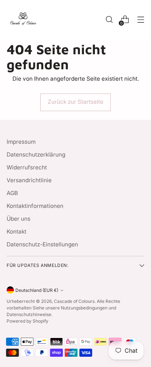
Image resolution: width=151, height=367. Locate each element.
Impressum (21, 141)
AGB (12, 193)
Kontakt (16, 231)
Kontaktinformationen (35, 205)
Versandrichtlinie (29, 180)
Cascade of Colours (74, 301)
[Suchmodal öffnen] (109, 19)
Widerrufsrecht (27, 167)
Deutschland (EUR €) (36, 290)
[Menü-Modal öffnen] (140, 19)
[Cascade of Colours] (23, 19)
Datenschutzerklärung (36, 154)
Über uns (18, 218)
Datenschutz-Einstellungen (42, 244)
